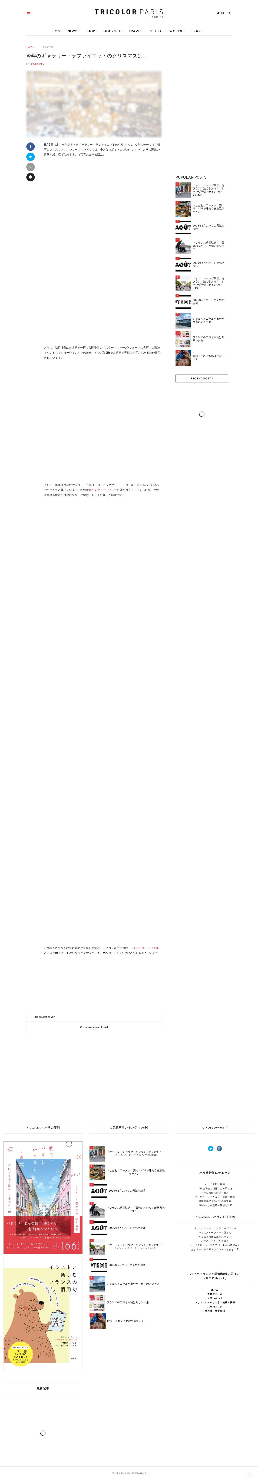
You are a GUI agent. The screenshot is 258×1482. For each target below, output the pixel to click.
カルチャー (31, 47)
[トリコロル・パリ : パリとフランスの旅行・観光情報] (129, 13)
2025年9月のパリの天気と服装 (208, 302)
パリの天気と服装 (215, 1184)
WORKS (175, 31)
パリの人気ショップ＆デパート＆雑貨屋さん (215, 1245)
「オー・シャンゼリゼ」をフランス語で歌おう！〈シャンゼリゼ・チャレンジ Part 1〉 (208, 283)
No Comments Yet (45, 1017)
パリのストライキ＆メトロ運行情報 (215, 1197)
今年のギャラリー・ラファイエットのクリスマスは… (86, 56)
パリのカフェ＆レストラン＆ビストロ (215, 1228)
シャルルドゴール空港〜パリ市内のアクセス (208, 320)
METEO (155, 31)
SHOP (90, 31)
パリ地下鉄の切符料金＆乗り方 (215, 1188)
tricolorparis (36, 64)
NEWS (73, 31)
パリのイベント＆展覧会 (215, 1241)
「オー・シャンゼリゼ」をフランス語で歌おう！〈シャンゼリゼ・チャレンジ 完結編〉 (208, 190)
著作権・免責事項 (215, 1311)
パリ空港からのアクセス (215, 1192)
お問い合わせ (215, 1298)
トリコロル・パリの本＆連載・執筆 (215, 1302)
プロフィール (215, 1294)
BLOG (195, 31)
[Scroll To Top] (249, 1473)
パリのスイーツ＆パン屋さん (215, 1232)
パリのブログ (215, 1306)
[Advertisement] (102, 311)
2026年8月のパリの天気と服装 (208, 227)
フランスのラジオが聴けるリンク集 (208, 339)
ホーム (215, 1289)
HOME (57, 31)
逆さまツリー (97, 490)
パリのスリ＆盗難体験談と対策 (215, 1205)
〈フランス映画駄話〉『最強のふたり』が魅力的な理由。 (208, 246)
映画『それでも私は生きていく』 (208, 358)
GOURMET (112, 31)
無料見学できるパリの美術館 (215, 1201)
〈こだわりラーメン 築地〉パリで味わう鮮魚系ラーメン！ (208, 209)
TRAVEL (135, 31)
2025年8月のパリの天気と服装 (208, 265)
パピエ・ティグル (147, 948)
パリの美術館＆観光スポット (215, 1236)
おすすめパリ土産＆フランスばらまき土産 (215, 1249)
